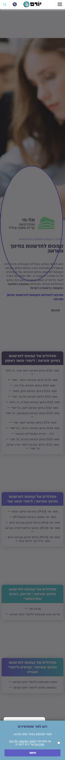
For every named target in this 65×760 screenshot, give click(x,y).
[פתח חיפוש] (5, 4)
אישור (32, 753)
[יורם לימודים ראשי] (32, 6)
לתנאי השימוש (27, 741)
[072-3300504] (15, 4)
